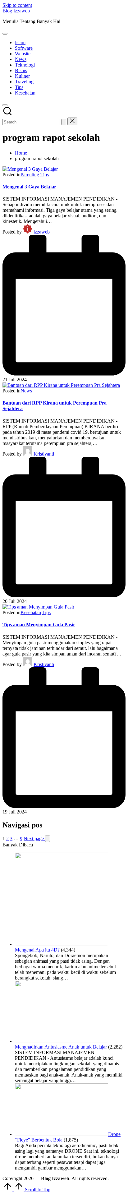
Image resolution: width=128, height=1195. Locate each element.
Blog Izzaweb (16, 10)
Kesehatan (31, 612)
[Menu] (4, 34)
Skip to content (17, 5)
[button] (63, 122)
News (26, 390)
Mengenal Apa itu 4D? (37, 949)
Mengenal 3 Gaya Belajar (29, 186)
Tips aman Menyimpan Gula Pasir (38, 624)
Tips (44, 174)
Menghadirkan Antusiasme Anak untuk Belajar (61, 1046)
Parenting (30, 174)
